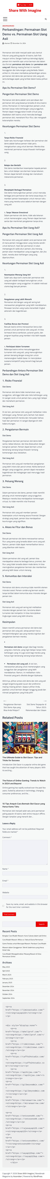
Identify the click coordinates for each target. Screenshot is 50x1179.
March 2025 (6, 974)
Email (5, 880)
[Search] (46, 19)
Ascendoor (17, 1176)
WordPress (37, 1176)
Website (5, 892)
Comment (7, 837)
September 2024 (8, 998)
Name (5, 868)
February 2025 (7, 978)
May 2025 (6, 967)
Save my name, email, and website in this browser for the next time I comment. (27, 906)
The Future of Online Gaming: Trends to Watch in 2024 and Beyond (24, 782)
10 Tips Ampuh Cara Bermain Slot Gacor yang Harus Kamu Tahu (23, 805)
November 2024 (8, 990)
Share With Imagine (25, 10)
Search (42, 924)
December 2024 (8, 986)
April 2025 (6, 970)
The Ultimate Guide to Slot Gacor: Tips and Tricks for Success (22, 759)
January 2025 (7, 982)
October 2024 (7, 994)
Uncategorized (8, 26)
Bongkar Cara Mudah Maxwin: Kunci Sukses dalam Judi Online (24, 935)
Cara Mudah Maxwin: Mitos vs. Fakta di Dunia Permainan (22, 939)
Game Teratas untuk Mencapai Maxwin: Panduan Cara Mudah (24, 943)
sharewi (7, 43)
